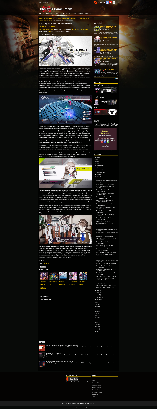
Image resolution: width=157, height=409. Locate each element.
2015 (96, 318)
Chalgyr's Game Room (77, 403)
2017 (96, 313)
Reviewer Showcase (66, 13)
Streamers (80, 13)
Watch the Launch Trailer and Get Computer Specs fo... (104, 201)
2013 (96, 322)
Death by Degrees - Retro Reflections (63, 283)
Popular (42, 342)
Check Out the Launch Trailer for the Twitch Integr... (105, 204)
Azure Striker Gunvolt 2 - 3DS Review (82, 283)
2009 (96, 331)
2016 (96, 315)
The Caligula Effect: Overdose (46, 29)
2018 (96, 311)
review (82, 18)
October (99, 170)
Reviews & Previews (48, 13)
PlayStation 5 (73, 18)
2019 (96, 309)
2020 (96, 306)
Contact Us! (88, 13)
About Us (46, 2)
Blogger (92, 403)
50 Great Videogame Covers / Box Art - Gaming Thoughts (62, 345)
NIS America (59, 18)
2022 (96, 302)
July (98, 176)
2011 (96, 326)
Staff (93, 380)
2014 (96, 320)
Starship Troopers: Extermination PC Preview (105, 215)
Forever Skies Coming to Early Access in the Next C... (106, 266)
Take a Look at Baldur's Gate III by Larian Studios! (106, 229)
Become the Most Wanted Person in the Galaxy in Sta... (106, 181)
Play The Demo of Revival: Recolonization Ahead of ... (107, 211)
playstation (66, 18)
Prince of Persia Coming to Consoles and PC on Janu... (106, 242)
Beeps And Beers (96, 385)
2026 (96, 157)
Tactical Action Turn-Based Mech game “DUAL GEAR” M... (106, 197)
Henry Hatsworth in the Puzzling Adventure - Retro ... (104, 246)
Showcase (95, 394)
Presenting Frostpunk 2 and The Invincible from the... (104, 224)
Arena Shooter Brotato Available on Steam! (105, 186)
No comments (51, 26)
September (99, 172)
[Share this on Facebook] (43, 263)
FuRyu (50, 18)
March (98, 295)
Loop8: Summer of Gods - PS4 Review (106, 252)
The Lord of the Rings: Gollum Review (106, 276)
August (98, 174)
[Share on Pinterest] (46, 263)
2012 (96, 324)
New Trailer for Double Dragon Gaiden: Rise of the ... (106, 255)
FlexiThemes (71, 407)
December (99, 165)
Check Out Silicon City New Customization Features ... (107, 260)
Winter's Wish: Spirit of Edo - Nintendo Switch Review (106, 270)
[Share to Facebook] (45, 267)
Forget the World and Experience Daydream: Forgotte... (104, 249)
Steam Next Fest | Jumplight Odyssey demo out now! (105, 218)
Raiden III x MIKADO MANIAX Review (106, 263)
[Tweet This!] (45, 263)
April (98, 292)
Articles (56, 13)
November (99, 167)
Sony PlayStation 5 (84, 29)
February (99, 297)
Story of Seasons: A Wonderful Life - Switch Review (105, 193)
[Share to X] (43, 267)
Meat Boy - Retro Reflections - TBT (105, 287)
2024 (96, 161)
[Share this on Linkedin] (48, 263)
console (46, 18)
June (98, 179)
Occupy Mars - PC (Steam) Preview (105, 184)
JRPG (53, 18)
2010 (96, 329)
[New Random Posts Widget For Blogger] (116, 78)
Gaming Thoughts (96, 387)
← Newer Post (42, 292)
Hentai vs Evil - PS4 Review (54, 353)
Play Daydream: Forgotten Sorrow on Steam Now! (105, 208)
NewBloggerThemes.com (87, 407)
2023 (96, 164)
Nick (49, 31)
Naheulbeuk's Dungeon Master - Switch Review (59, 361)
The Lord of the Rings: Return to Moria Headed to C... (106, 239)
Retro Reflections (96, 390)
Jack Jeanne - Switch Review (104, 227)
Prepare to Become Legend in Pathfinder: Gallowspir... (107, 233)
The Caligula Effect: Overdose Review (55, 23)
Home (40, 2)
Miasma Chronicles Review (103, 221)
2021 (96, 304)
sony (85, 18)
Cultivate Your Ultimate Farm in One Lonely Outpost (105, 190)
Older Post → (88, 292)
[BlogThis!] (42, 267)
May (98, 290)
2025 (96, 159)
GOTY (75, 13)
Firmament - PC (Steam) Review (104, 236)
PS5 (78, 18)
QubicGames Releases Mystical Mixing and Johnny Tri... (106, 282)
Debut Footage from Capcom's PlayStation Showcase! (107, 273)
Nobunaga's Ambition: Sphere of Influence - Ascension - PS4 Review (43, 285)
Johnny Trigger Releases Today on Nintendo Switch (105, 279)
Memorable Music (97, 392)
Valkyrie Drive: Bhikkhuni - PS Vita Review (73, 283)
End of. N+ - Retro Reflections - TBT (105, 258)
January (99, 299)
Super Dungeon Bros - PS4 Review (53, 283)
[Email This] (40, 267)
